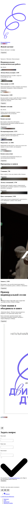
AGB (5, 500)
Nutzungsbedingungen (14, 478)
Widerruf (7, 494)
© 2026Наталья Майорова (7, 496)
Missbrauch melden (8, 503)
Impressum (6, 499)
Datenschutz (6, 501)
